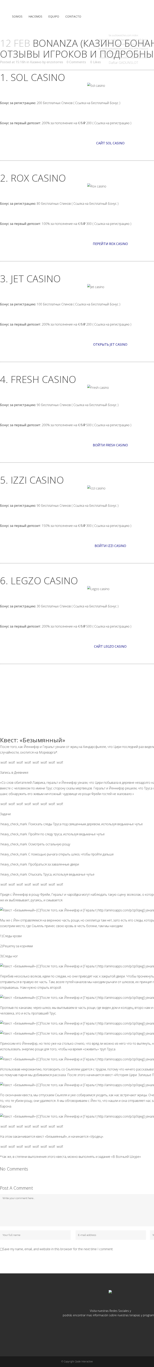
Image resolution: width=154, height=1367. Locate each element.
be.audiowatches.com (120, 35)
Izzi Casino (37, 479)
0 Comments (76, 62)
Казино (36, 62)
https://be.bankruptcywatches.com (117, 57)
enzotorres (55, 62)
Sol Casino (38, 77)
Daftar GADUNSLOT (123, 62)
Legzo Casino (44, 580)
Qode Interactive (84, 1361)
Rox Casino (38, 177)
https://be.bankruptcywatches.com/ (120, 53)
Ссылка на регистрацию (112, 123)
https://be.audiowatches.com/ (115, 39)
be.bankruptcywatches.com (113, 48)
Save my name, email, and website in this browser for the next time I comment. (58, 1249)
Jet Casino (36, 278)
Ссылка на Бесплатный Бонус (97, 103)
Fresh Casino (43, 379)
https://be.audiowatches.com (119, 44)
